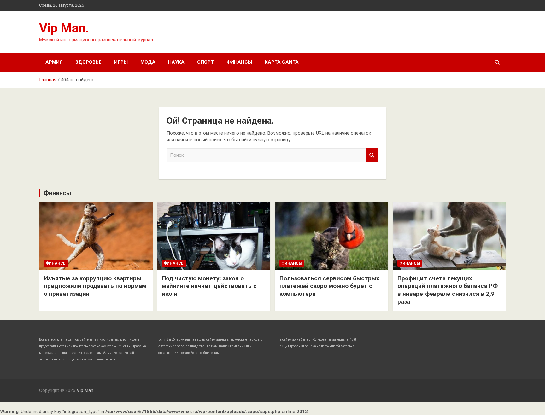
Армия (54, 62)
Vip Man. (64, 28)
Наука (176, 62)
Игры (121, 62)
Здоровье (88, 62)
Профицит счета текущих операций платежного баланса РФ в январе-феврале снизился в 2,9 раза (447, 290)
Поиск (372, 155)
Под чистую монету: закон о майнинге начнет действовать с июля (209, 286)
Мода (147, 62)
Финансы (239, 62)
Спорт (205, 62)
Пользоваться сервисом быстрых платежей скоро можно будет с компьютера (329, 286)
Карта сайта (282, 62)
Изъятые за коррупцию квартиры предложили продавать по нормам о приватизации (95, 286)
